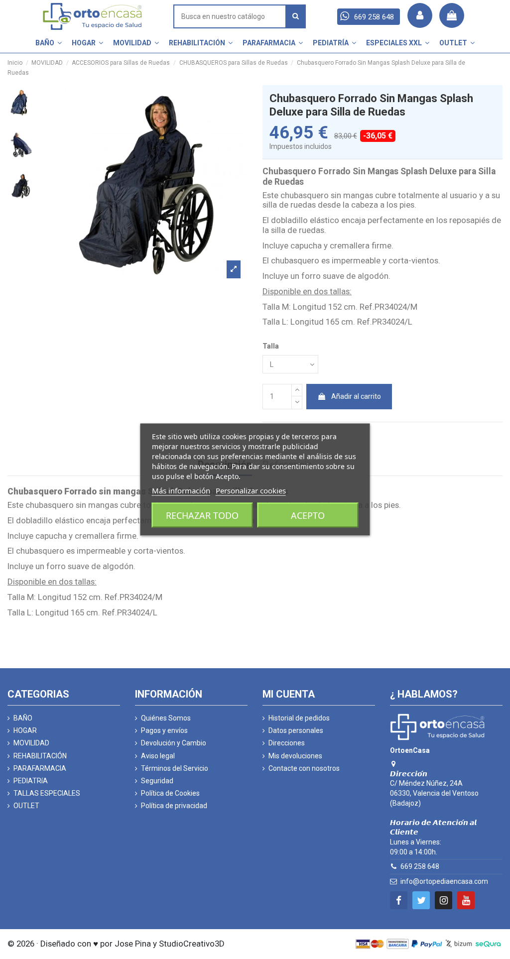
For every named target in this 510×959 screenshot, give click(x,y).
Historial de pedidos (299, 718)
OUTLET (26, 806)
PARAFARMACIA (39, 768)
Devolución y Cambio (173, 743)
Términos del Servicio (174, 768)
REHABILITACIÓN (40, 756)
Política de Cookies (170, 793)
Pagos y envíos (164, 730)
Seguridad (157, 781)
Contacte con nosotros (304, 768)
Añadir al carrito (356, 396)
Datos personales (295, 730)
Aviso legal (158, 756)
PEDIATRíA (30, 781)
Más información (181, 490)
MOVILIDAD (31, 743)
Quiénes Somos (166, 718)
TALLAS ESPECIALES (46, 793)
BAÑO (22, 718)
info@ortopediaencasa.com (444, 881)
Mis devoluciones (295, 756)
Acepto (308, 515)
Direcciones (286, 743)
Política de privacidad (174, 806)
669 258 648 (419, 866)
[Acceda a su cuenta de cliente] (419, 15)
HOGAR (25, 730)
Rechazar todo (202, 515)
